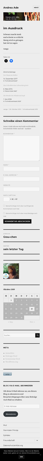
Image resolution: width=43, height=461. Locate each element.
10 (21, 305)
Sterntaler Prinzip (10, 430)
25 (27, 313)
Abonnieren (11, 414)
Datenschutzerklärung (13, 445)
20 (37, 309)
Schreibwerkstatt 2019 (30, 109)
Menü (36, 7)
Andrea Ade (11, 7)
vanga (5, 109)
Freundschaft (9, 440)
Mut (5, 425)
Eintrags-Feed (11, 356)
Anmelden (9, 353)
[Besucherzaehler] (21, 374)
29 (11, 318)
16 (16, 309)
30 (16, 318)
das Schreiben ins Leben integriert (15, 85)
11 (27, 305)
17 (21, 309)
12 (32, 305)
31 (21, 318)
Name (6, 165)
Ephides (6, 435)
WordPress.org (11, 362)
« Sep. (10, 322)
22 (11, 313)
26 (32, 313)
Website (6, 185)
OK (21, 457)
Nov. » (32, 322)
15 (11, 309)
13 (37, 305)
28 (6, 318)
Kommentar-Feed (12, 359)
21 (6, 313)
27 (37, 313)
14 (6, 309)
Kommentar (9, 134)
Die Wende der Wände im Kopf (14, 96)
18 (27, 309)
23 (16, 313)
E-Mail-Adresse (10, 175)
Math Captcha (9, 195)
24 (21, 313)
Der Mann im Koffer (10, 75)
